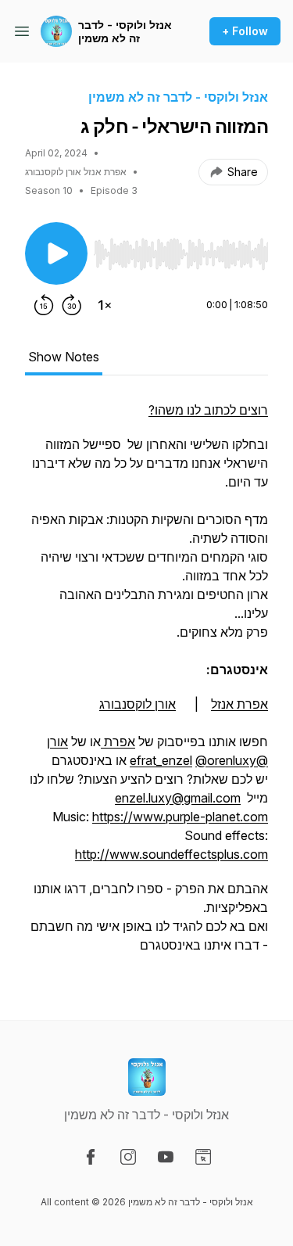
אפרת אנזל (239, 704)
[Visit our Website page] (203, 1157)
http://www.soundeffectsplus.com (171, 854)
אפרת (118, 741)
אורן (57, 741)
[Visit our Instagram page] (128, 1157)
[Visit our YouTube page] (165, 1157)
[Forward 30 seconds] (72, 305)
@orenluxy (225, 760)
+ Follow (245, 31)
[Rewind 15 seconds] (44, 305)
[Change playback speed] (104, 305)
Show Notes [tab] (63, 356)
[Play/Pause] (56, 253)
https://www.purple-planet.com (180, 816)
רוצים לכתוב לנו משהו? (208, 410)
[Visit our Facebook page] (90, 1157)
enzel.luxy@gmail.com (178, 798)
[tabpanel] (146, 685)
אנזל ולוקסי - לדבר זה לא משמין (125, 31)
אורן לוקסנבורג (137, 704)
